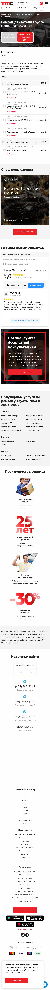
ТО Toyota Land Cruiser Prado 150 (25, 871)
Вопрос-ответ (25, 810)
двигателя (30, 441)
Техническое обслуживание (25, 834)
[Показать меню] (46, 3)
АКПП (3, 445)
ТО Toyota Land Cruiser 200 (25, 881)
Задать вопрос (25, 372)
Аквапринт (25, 854)
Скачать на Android (25, 929)
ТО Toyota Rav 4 (25, 885)
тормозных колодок (34, 430)
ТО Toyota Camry (25, 875)
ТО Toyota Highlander (25, 878)
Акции (25, 797)
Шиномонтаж (25, 857)
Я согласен (16, 980)
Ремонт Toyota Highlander (25, 891)
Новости (25, 800)
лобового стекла (8, 419)
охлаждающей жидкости (11, 430)
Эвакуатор (25, 861)
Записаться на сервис (25, 665)
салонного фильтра (34, 419)
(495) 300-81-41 (39, 8)
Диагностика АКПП (8, 459)
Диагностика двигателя (35, 455)
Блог (25, 814)
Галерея (25, 804)
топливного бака (33, 423)
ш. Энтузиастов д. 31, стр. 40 (39, 10)
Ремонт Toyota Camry (25, 888)
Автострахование (25, 851)
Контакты (25, 823)
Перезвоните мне (25, 672)
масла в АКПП (6, 423)
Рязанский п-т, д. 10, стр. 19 (23, 10)
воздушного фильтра (9, 416)
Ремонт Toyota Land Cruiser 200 (25, 894)
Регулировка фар (33, 459)
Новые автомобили (25, 820)
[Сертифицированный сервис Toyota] (8, 3)
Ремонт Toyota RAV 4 (25, 901)
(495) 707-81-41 (6, 8)
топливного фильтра (34, 427)
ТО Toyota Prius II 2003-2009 (9, 36)
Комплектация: (8, 52)
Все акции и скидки (25, 232)
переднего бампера (34, 416)
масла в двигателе (8, 427)
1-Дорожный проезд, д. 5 (7, 10)
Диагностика (6, 455)
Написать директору (25, 910)
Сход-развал (25, 841)
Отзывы (25, 807)
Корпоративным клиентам (25, 847)
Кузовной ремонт (8, 441)
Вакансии (25, 817)
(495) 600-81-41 (22, 8)
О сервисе (25, 794)
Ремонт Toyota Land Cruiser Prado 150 (25, 898)
